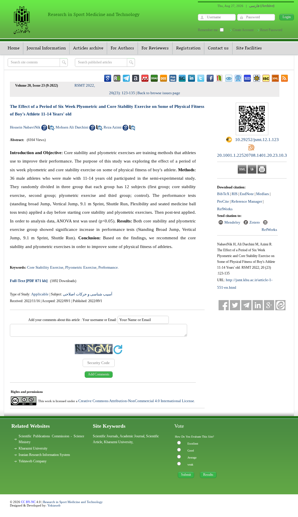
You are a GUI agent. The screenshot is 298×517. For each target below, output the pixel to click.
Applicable (40, 294)
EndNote (247, 194)
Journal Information (46, 48)
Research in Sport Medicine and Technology (73, 502)
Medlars (262, 194)
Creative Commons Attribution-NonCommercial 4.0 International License (136, 401)
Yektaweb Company (33, 461)
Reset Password (271, 30)
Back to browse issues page (158, 93)
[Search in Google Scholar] (44, 129)
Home (13, 48)
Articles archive (88, 48)
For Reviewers (155, 48)
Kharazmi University (33, 448)
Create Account (243, 30)
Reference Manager (246, 201)
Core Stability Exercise (45, 267)
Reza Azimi (113, 127)
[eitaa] (280, 305)
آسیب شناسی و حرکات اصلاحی (87, 294)
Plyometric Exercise (81, 267)
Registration (188, 48)
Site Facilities (249, 48)
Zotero (254, 222)
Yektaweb (54, 505)
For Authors (122, 48)
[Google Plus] (269, 305)
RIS (234, 194)
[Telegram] (246, 305)
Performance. (108, 267)
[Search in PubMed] (51, 129)
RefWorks (225, 209)
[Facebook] (224, 305)
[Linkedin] (258, 305)
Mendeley (232, 222)
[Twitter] (235, 305)
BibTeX (223, 194)
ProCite (223, 201)
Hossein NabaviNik (25, 127)
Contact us (218, 48)
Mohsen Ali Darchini (72, 127)
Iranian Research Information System (44, 455)
